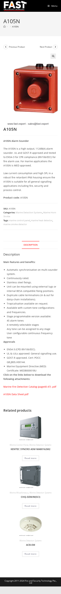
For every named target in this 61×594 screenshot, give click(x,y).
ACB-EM (30, 544)
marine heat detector (41, 220)
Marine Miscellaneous (19, 492)
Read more (31, 458)
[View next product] (55, 47)
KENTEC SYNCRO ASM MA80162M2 (30, 449)
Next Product (46, 46)
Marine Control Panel (19, 444)
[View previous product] (5, 47)
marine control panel (19, 220)
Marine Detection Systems (29, 212)
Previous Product (17, 46)
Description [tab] (31, 244)
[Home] (4, 26)
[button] (53, 56)
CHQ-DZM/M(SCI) (30, 496)
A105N (15, 26)
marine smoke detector (15, 224)
